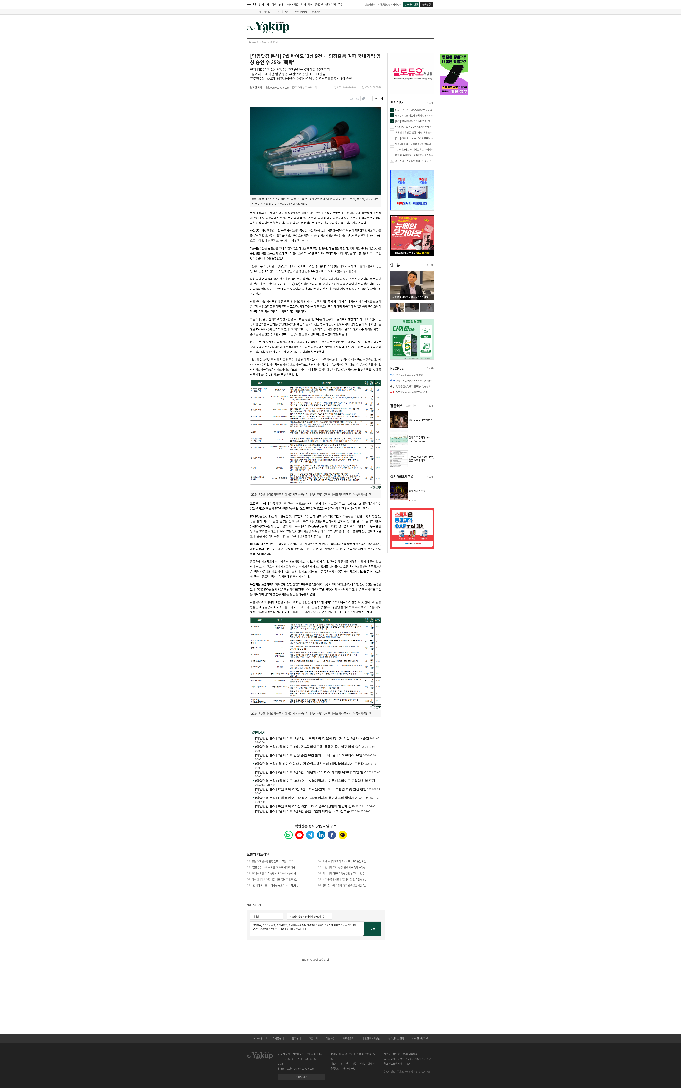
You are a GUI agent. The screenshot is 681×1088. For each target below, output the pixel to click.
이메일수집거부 (420, 1038)
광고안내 (296, 1038)
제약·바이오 (264, 11)
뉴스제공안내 (277, 1038)
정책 (274, 4)
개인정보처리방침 (371, 1038)
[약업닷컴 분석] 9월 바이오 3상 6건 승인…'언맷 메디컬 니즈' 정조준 (303, 811)
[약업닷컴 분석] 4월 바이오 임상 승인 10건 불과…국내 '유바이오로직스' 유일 (309, 755)
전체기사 (264, 4)
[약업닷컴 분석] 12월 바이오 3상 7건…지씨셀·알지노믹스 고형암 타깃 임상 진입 (311, 789)
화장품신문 (385, 4)
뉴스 (264, 42)
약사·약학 (307, 4)
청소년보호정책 (396, 1038)
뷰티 (287, 11)
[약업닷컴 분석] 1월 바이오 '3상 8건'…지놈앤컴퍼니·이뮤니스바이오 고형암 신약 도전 (315, 781)
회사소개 (257, 1038)
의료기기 (316, 11)
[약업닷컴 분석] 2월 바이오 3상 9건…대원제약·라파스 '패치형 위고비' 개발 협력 (311, 772)
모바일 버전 (301, 1077)
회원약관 (330, 1038)
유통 (278, 11)
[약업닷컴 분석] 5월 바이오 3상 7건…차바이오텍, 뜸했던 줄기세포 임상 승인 (308, 746)
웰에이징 (330, 4)
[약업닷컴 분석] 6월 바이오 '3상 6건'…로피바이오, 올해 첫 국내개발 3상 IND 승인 (312, 738)
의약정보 (397, 4)
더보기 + (430, 102)
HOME (254, 42)
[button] (409, 500)
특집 (340, 4)
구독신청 (426, 4)
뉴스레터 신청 (411, 4)
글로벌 (319, 4)
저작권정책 (348, 1038)
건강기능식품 (301, 11)
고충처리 (313, 1038)
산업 (281, 4)
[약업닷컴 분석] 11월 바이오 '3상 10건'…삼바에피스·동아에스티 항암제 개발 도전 (312, 798)
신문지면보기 (371, 4)
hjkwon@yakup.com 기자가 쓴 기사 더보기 (291, 87)
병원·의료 (293, 4)
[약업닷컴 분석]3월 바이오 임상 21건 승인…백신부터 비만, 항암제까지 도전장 (310, 763)
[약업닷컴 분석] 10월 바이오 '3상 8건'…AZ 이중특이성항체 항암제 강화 (305, 806)
